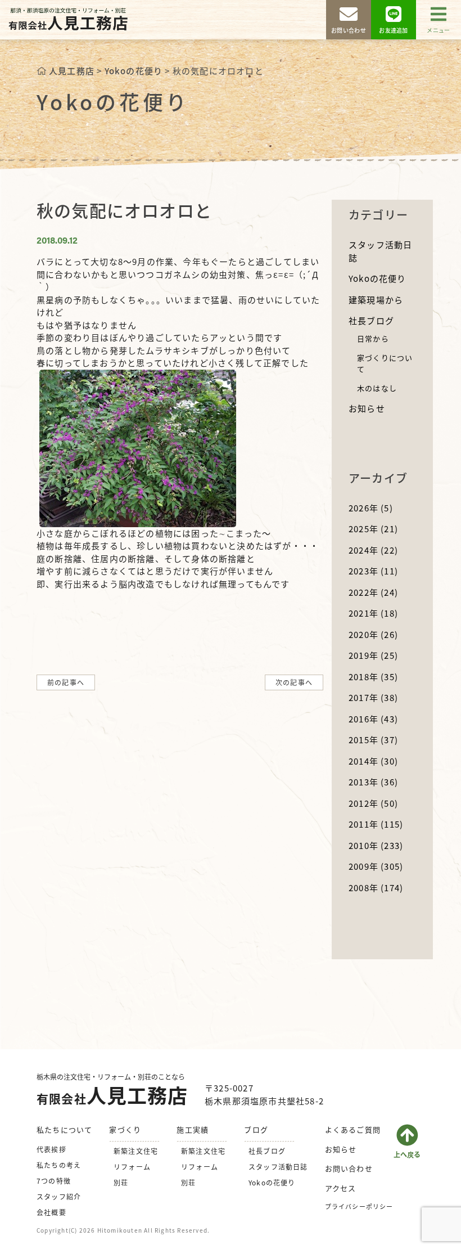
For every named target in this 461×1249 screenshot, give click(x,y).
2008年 (376, 887)
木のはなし (377, 388)
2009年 (376, 866)
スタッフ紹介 (59, 1196)
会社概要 (51, 1212)
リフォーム (132, 1166)
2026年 (371, 508)
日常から (373, 338)
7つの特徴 (54, 1180)
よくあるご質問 (353, 1129)
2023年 (373, 571)
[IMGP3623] (138, 447)
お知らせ (367, 408)
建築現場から (376, 299)
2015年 (373, 739)
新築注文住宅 (136, 1151)
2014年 (373, 761)
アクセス (340, 1188)
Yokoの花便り (377, 278)
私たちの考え (59, 1165)
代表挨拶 (51, 1149)
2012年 (373, 803)
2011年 (376, 824)
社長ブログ (371, 320)
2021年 (373, 613)
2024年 (373, 550)
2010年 (376, 845)
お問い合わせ (349, 1168)
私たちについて (64, 1129)
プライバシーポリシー (359, 1206)
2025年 (373, 528)
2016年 (373, 719)
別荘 (121, 1182)
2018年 (373, 676)
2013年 (373, 782)
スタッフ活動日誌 (278, 1166)
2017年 (373, 697)
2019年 (373, 655)
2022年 (373, 592)
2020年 (373, 634)
